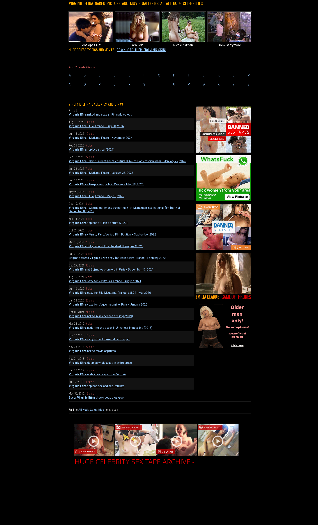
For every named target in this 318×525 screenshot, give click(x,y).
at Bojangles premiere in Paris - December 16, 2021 (111, 269)
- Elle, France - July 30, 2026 (96, 126)
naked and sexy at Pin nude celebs (100, 114)
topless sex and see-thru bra (96, 386)
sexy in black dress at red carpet (99, 339)
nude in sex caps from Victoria (97, 374)
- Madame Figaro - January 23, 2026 (101, 173)
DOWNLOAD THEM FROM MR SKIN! (141, 49)
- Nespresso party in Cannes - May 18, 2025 (106, 184)
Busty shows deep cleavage (96, 397)
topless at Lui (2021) (91, 149)
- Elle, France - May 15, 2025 (96, 196)
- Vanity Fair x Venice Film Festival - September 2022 (112, 234)
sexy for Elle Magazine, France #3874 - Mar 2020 (110, 292)
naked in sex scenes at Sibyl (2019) (101, 316)
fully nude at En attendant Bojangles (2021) (106, 246)
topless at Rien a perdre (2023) (98, 223)
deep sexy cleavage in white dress (100, 362)
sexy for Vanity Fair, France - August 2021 (105, 281)
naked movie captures (92, 351)
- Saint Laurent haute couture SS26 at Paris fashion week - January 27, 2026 (127, 161)
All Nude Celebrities (91, 409)
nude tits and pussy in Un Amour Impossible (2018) (110, 327)
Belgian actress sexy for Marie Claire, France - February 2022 (117, 258)
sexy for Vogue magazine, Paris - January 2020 (108, 304)
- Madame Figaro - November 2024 (100, 137)
